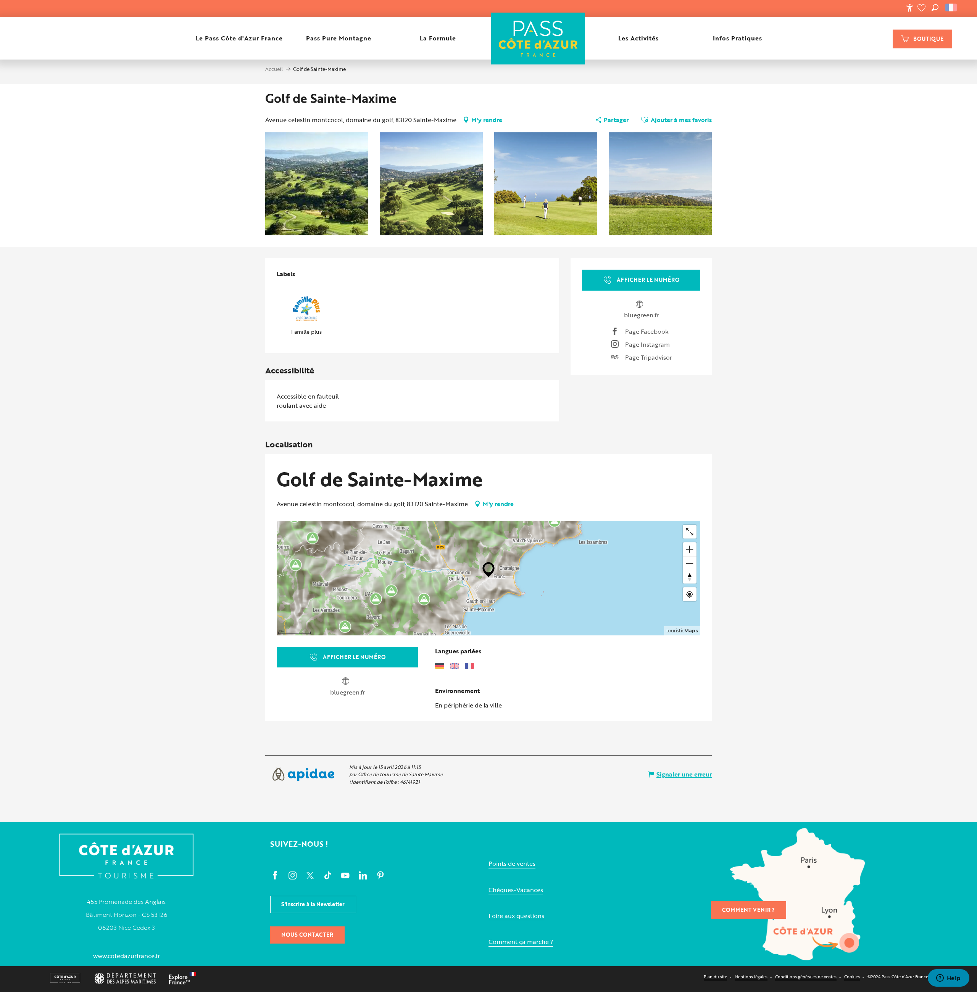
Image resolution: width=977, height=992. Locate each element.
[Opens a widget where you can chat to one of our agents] (948, 978)
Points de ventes (511, 863)
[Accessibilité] (909, 8)
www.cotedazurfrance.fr (126, 955)
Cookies (852, 976)
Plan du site (715, 976)
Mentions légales (751, 976)
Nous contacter (307, 935)
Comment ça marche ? (520, 941)
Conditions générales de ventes (806, 976)
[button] (935, 7)
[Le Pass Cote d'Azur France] (538, 38)
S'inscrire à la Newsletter (313, 904)
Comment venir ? (748, 910)
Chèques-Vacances (515, 890)
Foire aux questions (516, 916)
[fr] (952, 7)
